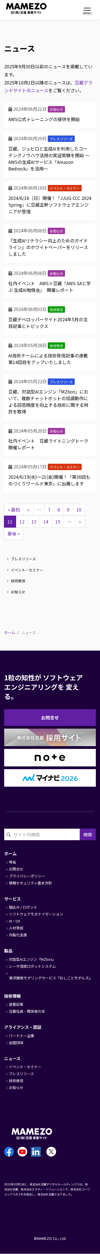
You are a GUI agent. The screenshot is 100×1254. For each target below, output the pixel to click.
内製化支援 (18, 934)
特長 (12, 862)
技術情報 (12, 996)
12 (23, 521)
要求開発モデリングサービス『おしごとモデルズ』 (50, 977)
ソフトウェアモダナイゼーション (36, 914)
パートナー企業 (21, 1035)
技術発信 (56, 309)
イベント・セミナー (65, 188)
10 (80, 509)
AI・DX (14, 921)
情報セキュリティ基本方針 (30, 883)
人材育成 (16, 928)
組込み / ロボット (23, 907)
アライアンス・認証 (22, 1027)
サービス (12, 899)
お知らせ (56, 109)
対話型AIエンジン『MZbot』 (32, 959)
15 (59, 521)
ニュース (12, 1058)
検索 (87, 834)
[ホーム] (19, 8)
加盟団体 (16, 1042)
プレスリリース (61, 138)
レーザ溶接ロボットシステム (32, 966)
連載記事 (16, 1004)
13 (35, 521)
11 (10, 523)
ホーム (9, 632)
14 (47, 521)
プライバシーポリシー (27, 876)
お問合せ (50, 717)
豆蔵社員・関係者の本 (27, 1011)
